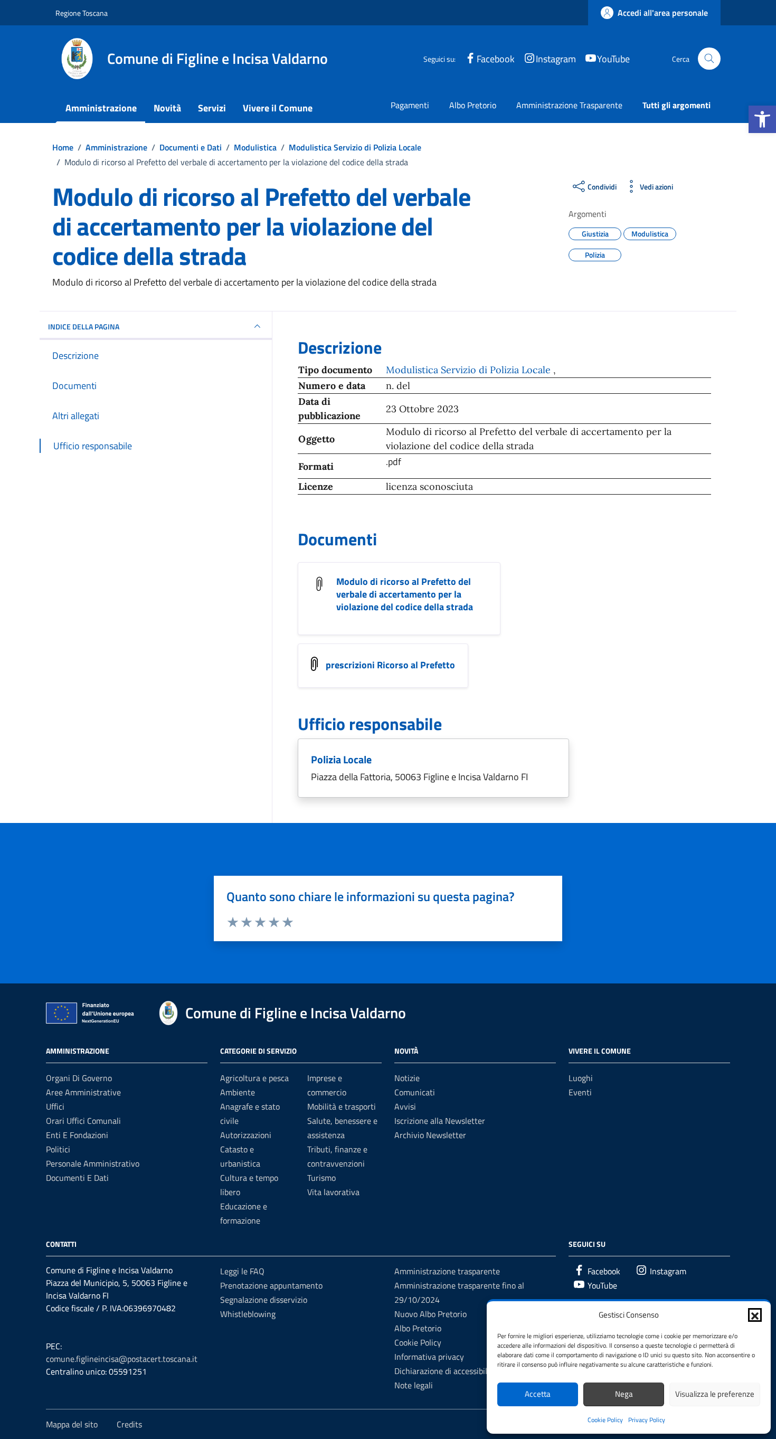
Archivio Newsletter (430, 1135)
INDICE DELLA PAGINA (83, 326)
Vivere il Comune (278, 108)
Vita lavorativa (333, 1192)
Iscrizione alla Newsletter (439, 1120)
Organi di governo (79, 1078)
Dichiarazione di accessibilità (445, 1371)
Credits (129, 1424)
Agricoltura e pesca (254, 1078)
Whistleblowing (248, 1314)
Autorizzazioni (245, 1135)
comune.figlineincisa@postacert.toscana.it (121, 1358)
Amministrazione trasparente (447, 1271)
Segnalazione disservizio (263, 1299)
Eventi (580, 1092)
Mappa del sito (72, 1424)
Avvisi (405, 1106)
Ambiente (237, 1092)
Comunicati (414, 1092)
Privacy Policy (646, 1420)
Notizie (407, 1078)
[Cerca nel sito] (709, 59)
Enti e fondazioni (77, 1135)
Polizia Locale (341, 759)
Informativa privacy (429, 1356)
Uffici (55, 1106)
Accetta (538, 1394)
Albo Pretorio (472, 105)
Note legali (413, 1385)
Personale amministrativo (92, 1163)
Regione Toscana (81, 12)
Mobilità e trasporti (341, 1106)
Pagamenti (410, 105)
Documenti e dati (77, 1177)
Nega (624, 1394)
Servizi (212, 108)
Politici (58, 1149)
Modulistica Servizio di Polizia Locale (469, 370)
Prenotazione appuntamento (271, 1285)
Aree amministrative (83, 1092)
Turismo (321, 1177)
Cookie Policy (605, 1420)
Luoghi (581, 1078)
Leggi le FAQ (242, 1271)
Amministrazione (101, 108)
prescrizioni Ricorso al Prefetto (390, 665)
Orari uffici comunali (83, 1120)
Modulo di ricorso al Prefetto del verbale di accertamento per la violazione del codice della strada (404, 594)
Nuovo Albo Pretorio (430, 1314)
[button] (762, 119)
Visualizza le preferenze (714, 1394)
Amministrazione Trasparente (569, 105)
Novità (167, 108)
